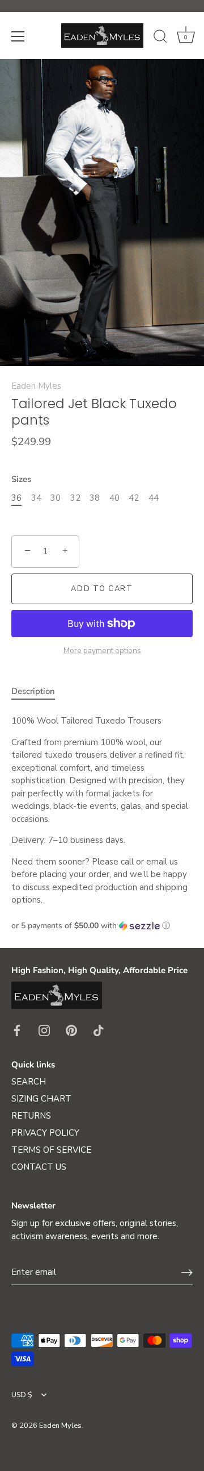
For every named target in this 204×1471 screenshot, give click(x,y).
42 (134, 498)
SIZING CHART (41, 1098)
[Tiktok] (98, 1030)
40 (114, 498)
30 (55, 498)
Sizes (21, 479)
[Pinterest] (71, 1030)
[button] (102, 925)
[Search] (160, 38)
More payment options (102, 650)
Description (33, 691)
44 (153, 498)
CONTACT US (38, 1167)
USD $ (21, 1395)
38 (95, 498)
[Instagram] (44, 1030)
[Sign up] (187, 1272)
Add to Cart (102, 589)
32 (75, 498)
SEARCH (28, 1081)
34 (36, 498)
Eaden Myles (36, 386)
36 (16, 498)
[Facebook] (17, 1030)
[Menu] (18, 36)
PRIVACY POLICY (45, 1132)
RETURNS (31, 1115)
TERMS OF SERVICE (51, 1150)
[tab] (38, 691)
